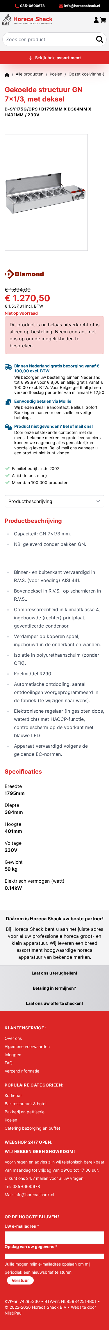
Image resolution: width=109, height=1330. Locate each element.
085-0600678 (32, 5)
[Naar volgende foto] (73, 192)
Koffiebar (13, 1095)
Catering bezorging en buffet (32, 1128)
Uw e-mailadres (22, 1226)
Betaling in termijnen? (54, 988)
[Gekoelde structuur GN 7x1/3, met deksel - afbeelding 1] (46, 192)
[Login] (96, 20)
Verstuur (20, 1280)
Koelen (11, 1119)
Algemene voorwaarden (27, 1046)
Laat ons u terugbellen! (54, 972)
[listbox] (46, 192)
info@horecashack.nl (81, 5)
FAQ (8, 1062)
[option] (46, 192)
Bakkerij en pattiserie (24, 1111)
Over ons (13, 1038)
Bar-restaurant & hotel (25, 1103)
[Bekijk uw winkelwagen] (103, 20)
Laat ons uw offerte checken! (54, 1003)
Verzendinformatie (22, 1070)
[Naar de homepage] (27, 19)
